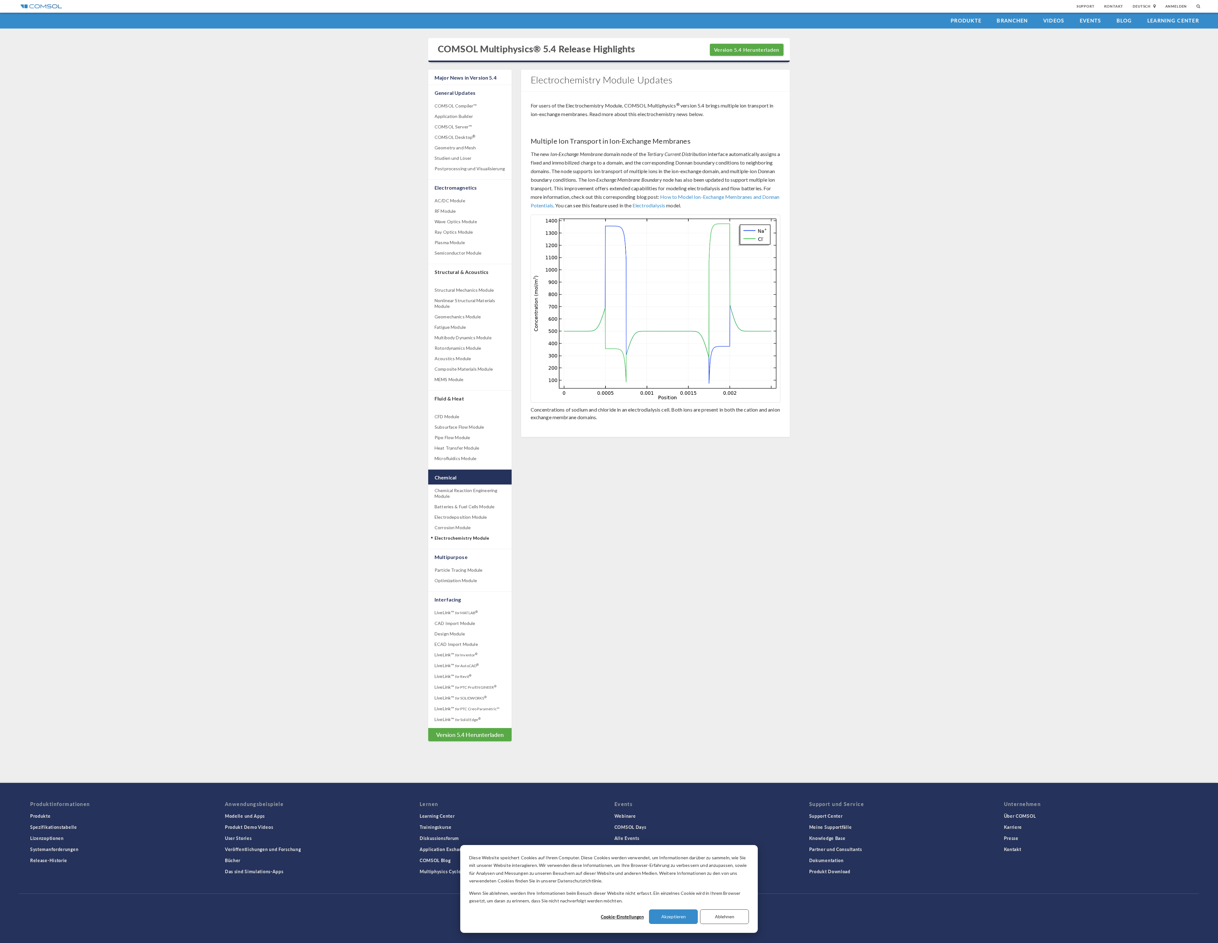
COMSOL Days (630, 827)
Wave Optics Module (456, 221)
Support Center (826, 816)
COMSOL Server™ (453, 126)
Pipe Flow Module (452, 437)
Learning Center (1173, 20)
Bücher (232, 860)
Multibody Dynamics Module (463, 337)
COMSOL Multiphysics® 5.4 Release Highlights (536, 49)
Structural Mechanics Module (464, 290)
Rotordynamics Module (458, 348)
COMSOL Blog (435, 860)
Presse (1011, 838)
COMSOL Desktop (455, 137)
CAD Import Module (455, 623)
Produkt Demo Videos (249, 827)
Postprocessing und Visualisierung (470, 168)
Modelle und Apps (245, 816)
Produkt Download (829, 871)
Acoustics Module (453, 358)
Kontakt (1113, 6)
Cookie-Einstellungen (622, 917)
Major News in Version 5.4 (465, 78)
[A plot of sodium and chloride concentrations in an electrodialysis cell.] (656, 309)
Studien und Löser (453, 158)
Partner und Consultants (835, 849)
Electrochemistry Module (462, 538)
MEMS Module (449, 379)
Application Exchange (443, 849)
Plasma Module (450, 242)
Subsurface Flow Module (459, 427)
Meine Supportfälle (830, 827)
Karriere (1013, 827)
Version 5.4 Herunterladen (747, 49)
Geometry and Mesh (455, 147)
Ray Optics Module (454, 232)
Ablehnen (724, 916)
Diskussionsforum (439, 838)
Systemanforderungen (54, 849)
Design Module (450, 633)
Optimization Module (456, 580)
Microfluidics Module (455, 458)
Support (1086, 6)
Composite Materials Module (464, 369)
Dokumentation (826, 860)
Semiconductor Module (458, 253)
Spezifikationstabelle (53, 827)
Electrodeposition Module (461, 517)
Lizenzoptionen (47, 838)
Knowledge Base (827, 838)
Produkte (966, 20)
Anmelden (1176, 6)
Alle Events (626, 838)
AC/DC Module (450, 200)
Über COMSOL (1020, 816)
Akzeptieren (673, 916)
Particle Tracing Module (458, 570)
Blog (1124, 20)
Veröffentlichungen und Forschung (263, 849)
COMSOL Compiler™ (455, 105)
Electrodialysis (648, 205)
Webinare (625, 816)
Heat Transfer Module (457, 448)
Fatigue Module (450, 327)
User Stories (238, 838)
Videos (1053, 20)
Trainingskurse (436, 827)
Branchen (1012, 20)
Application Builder (454, 116)
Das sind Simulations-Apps (254, 871)
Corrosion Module (453, 527)
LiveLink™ (456, 612)
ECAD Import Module (456, 644)
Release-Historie (48, 860)
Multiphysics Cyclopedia (446, 871)
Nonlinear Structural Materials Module (465, 303)
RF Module (445, 211)
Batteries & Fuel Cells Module (464, 506)
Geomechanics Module (458, 316)
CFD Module (447, 416)
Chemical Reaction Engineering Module (466, 493)
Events (1090, 20)
